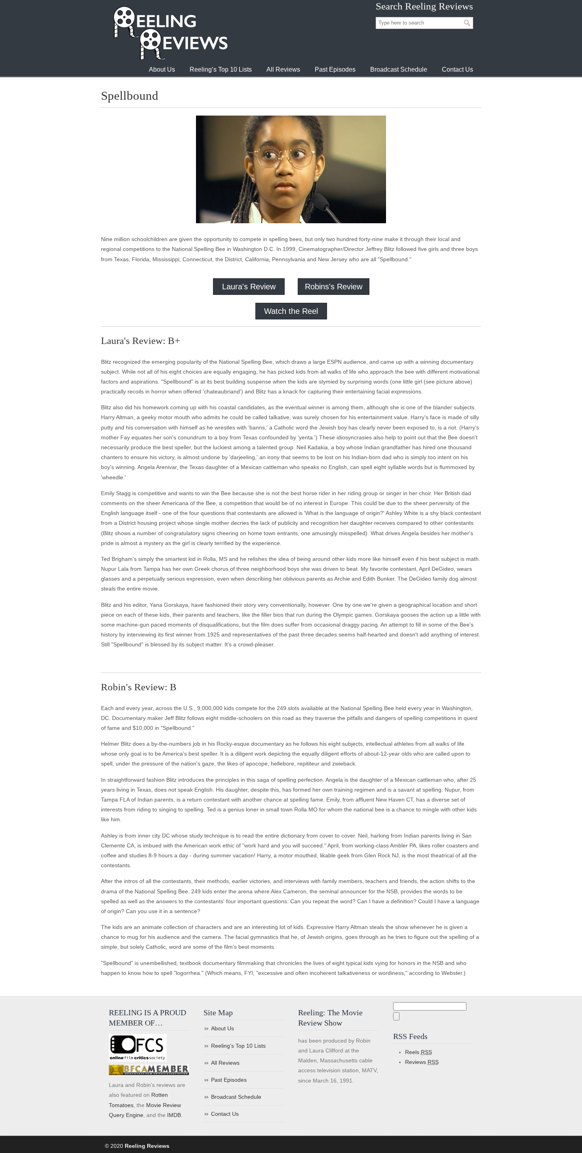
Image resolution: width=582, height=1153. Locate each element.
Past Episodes (229, 1080)
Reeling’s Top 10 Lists (238, 1046)
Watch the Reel (291, 311)
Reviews (422, 1062)
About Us (222, 1028)
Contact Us (225, 1114)
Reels (418, 1052)
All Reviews (225, 1063)
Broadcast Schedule (236, 1097)
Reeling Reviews (170, 33)
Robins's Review (333, 286)
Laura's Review (249, 286)
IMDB (174, 1115)
